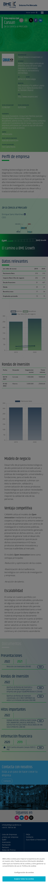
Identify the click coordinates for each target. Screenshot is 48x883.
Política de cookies (29, 866)
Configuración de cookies (24, 872)
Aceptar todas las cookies (24, 879)
